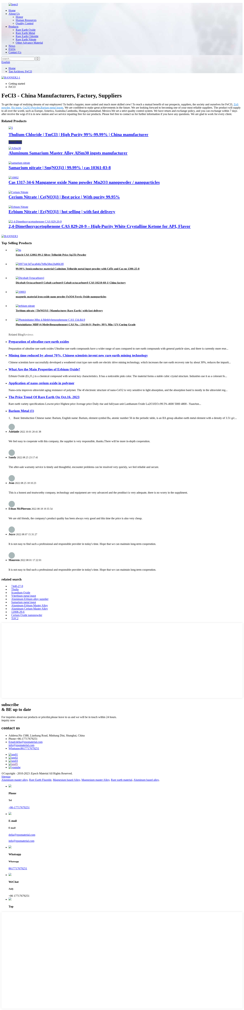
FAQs (12, 49)
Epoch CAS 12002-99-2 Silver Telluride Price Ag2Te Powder (51, 254)
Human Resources (26, 20)
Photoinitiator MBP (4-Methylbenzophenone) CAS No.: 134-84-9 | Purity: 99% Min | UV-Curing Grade (76, 324)
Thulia (15, 589)
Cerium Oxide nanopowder (26, 615)
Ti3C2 (14, 618)
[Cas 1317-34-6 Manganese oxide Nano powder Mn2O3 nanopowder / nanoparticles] (14, 177)
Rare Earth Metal (25, 33)
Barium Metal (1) (21, 411)
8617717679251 (24, 748)
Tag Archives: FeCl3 (20, 71)
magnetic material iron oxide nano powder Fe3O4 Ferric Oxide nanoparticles (61, 296)
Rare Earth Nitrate (26, 39)
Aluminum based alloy (146, 779)
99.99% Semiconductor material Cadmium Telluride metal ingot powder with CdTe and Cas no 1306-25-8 (78, 268)
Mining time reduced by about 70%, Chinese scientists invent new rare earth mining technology (78, 355)
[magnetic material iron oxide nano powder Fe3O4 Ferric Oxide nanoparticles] (21, 291)
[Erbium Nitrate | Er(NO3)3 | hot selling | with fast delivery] (18, 206)
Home (12, 10)
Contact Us (15, 52)
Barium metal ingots (52, 107)
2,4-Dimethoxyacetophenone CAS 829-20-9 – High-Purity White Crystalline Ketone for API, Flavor (100, 226)
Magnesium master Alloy (95, 779)
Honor (19, 16)
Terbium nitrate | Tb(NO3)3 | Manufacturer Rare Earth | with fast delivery (59, 310)
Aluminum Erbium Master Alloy (29, 605)
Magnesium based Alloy (66, 779)
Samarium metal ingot (23, 602)
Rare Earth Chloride (27, 36)
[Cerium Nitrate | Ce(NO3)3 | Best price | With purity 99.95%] (18, 192)
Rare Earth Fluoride (40, 779)
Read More (15, 142)
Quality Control (24, 23)
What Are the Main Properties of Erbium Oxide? (44, 369)
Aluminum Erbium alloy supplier (29, 599)
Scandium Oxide (20, 592)
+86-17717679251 (19, 807)
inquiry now (8, 720)
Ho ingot (16, 107)
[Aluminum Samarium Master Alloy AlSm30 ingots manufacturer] (15, 148)
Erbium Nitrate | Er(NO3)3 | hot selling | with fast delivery (62, 211)
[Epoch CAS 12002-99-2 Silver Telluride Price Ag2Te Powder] (18, 250)
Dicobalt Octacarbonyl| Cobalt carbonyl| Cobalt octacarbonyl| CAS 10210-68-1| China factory (71, 282)
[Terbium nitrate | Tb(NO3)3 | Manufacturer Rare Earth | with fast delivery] (25, 305)
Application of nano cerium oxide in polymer (41, 383)
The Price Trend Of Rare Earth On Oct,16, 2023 (44, 397)
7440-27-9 (17, 586)
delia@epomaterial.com (26, 741)
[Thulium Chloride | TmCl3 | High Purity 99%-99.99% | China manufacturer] (11, 127)
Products (13, 26)
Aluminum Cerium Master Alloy (29, 608)
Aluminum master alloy (14, 779)
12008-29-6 (17, 611)
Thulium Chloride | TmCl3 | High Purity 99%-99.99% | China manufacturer (78, 134)
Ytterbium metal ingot (23, 595)
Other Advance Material (29, 42)
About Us (14, 13)
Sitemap (6, 776)
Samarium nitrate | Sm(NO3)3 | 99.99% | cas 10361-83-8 (60, 167)
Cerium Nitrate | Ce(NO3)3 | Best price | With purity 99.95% (64, 197)
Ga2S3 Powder (31, 107)
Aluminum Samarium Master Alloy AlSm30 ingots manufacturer (68, 153)
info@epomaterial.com (21, 745)
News (12, 45)
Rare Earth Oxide (26, 29)
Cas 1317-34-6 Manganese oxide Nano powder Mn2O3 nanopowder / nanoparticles (84, 182)
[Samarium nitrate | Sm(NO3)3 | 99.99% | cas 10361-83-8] (19, 162)
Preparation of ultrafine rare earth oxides (39, 341)
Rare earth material (121, 779)
